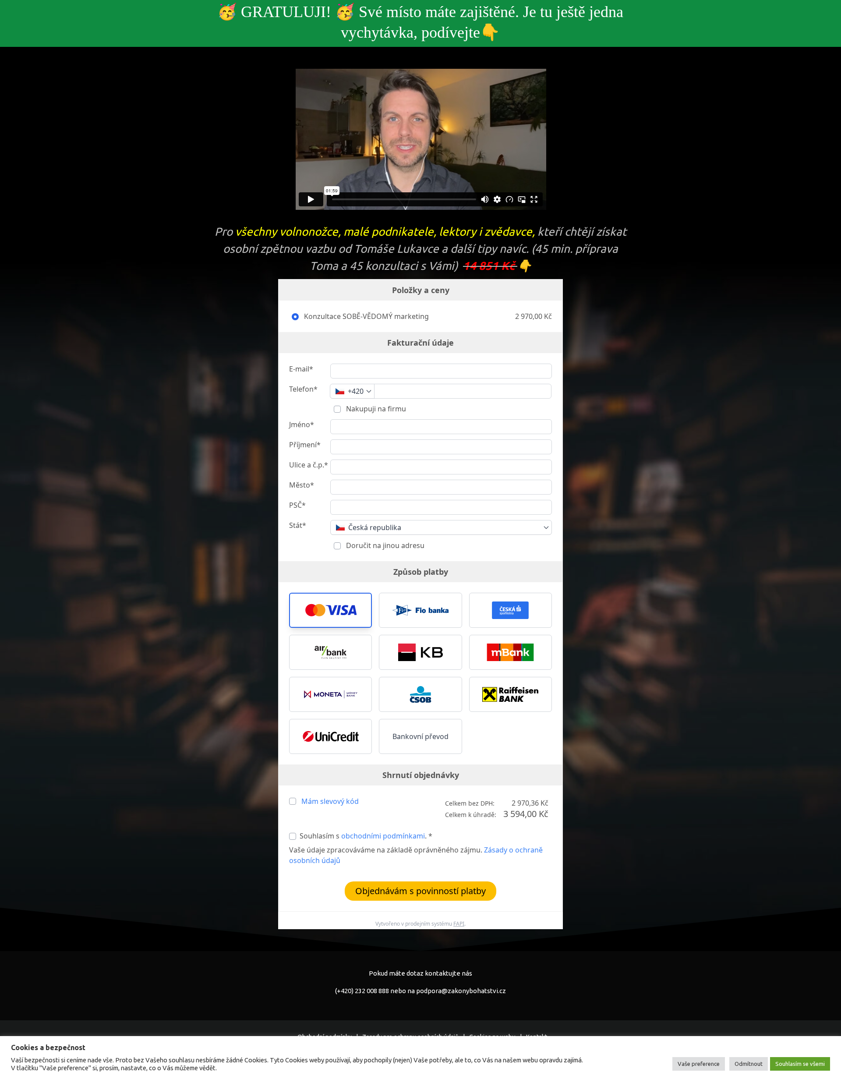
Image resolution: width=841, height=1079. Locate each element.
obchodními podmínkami (383, 836)
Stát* (297, 525)
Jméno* (301, 424)
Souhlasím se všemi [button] (800, 1064)
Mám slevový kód (330, 801)
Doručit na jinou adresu (384, 545)
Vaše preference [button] (699, 1064)
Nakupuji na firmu (375, 409)
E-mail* (301, 369)
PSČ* (297, 505)
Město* (301, 485)
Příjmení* (305, 444)
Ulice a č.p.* (308, 465)
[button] (330, 610)
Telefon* (303, 389)
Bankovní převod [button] (420, 736)
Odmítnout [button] (749, 1064)
